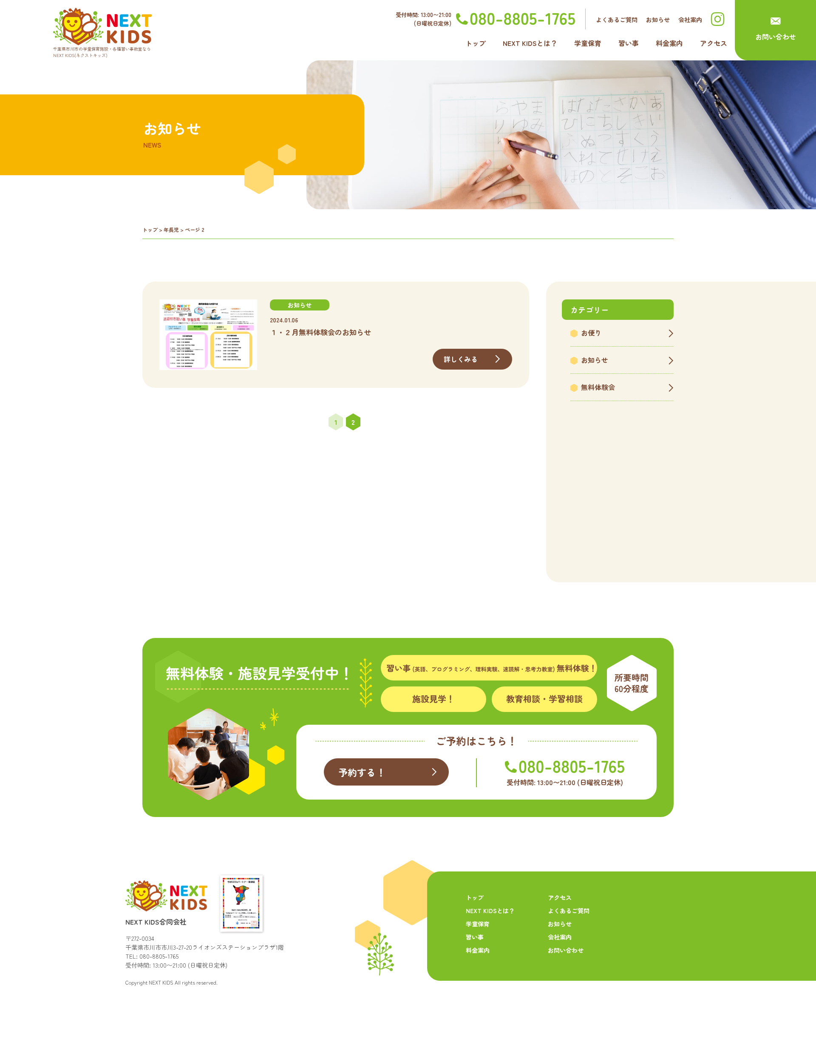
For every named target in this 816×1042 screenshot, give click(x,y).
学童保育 (587, 43)
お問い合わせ (775, 36)
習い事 (628, 43)
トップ (475, 43)
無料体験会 (598, 387)
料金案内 (669, 43)
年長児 (171, 229)
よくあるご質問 (617, 19)
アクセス (713, 43)
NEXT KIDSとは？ (530, 43)
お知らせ (658, 19)
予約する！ (361, 772)
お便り (591, 332)
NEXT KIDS (161, 982)
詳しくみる (461, 359)
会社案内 (690, 19)
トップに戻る (782, 1013)
